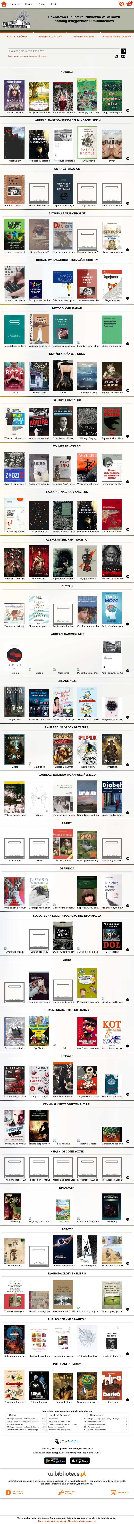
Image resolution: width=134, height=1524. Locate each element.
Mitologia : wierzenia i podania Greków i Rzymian (25, 1419)
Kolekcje (42, 56)
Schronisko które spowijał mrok (59, 1430)
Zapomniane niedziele (56, 1427)
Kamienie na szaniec (15, 1424)
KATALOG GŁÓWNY (16, 36)
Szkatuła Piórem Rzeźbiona (117, 36)
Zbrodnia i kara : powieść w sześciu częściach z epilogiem (29, 1430)
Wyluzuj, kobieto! (94, 1427)
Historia (29, 4)
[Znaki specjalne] (123, 56)
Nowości (15, 4)
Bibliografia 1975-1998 (50, 36)
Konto (54, 4)
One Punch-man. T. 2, (96, 1421)
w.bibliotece (78, 1481)
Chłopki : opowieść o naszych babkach (62, 1424)
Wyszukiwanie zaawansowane (22, 56)
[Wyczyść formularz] (116, 56)
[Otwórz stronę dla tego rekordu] (15, 95)
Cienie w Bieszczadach (97, 1430)
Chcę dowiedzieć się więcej (52, 1521)
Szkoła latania (53, 1419)
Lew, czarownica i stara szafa (59, 1421)
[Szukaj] (123, 51)
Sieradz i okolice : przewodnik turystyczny (22, 1421)
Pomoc (42, 4)
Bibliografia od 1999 (83, 36)
